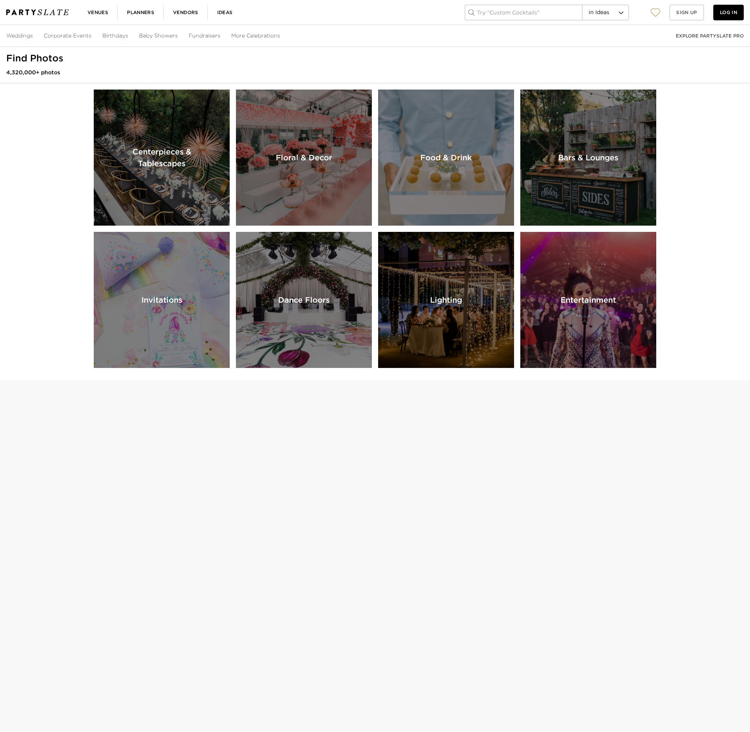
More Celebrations (255, 35)
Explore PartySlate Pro (710, 36)
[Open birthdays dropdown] (129, 36)
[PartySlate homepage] (37, 12)
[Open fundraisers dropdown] (221, 36)
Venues (98, 12)
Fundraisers (204, 35)
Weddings (19, 35)
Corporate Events (67, 35)
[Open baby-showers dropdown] (178, 36)
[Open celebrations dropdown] (281, 36)
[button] (655, 12)
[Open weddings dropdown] (33, 36)
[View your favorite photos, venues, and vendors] (655, 12)
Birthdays (115, 35)
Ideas (225, 12)
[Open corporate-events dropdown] (92, 36)
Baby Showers (158, 35)
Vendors (185, 12)
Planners (140, 12)
